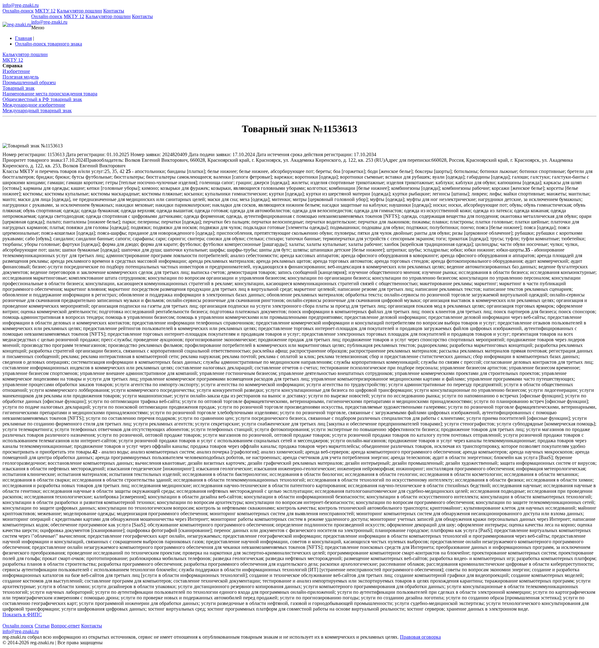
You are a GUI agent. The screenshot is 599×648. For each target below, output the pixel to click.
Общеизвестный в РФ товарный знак (42, 99)
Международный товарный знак (37, 110)
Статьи (42, 625)
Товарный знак (18, 88)
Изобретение (16, 71)
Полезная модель (20, 76)
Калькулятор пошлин (79, 10)
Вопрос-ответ (65, 625)
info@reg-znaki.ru (20, 5)
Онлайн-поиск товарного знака (48, 43)
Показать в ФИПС (22, 614)
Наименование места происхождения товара (49, 93)
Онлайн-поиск (18, 10)
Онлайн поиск (17, 625)
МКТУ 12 (45, 10)
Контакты (113, 10)
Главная (23, 38)
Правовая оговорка (420, 637)
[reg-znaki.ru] (16, 24)
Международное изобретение (33, 105)
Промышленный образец (29, 82)
